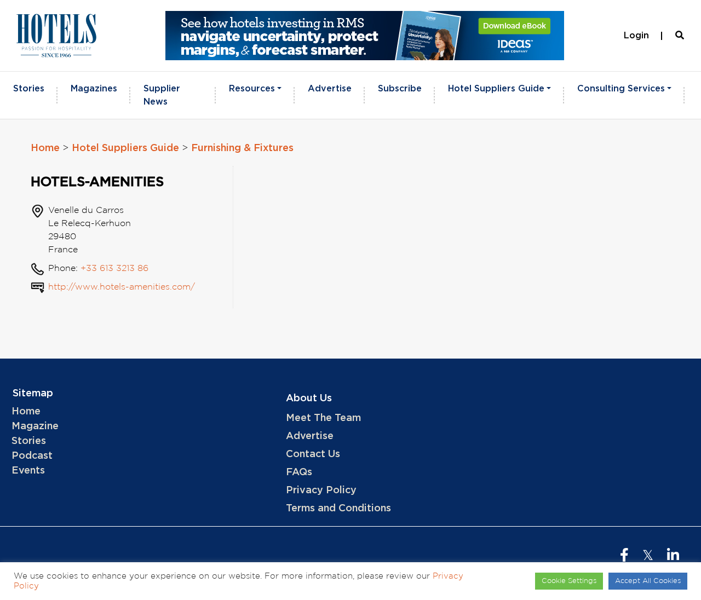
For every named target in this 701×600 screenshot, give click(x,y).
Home (45, 148)
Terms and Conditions (338, 509)
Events (28, 471)
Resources (252, 88)
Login (636, 35)
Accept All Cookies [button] (648, 581)
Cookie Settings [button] (569, 581)
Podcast (32, 456)
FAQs (299, 472)
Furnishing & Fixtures (242, 148)
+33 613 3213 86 (114, 268)
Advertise (330, 88)
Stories (28, 88)
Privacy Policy (321, 490)
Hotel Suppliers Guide (496, 88)
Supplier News (161, 95)
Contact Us (313, 454)
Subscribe (400, 88)
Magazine (35, 426)
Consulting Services (621, 88)
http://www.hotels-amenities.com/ (121, 287)
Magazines (94, 88)
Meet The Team (323, 418)
